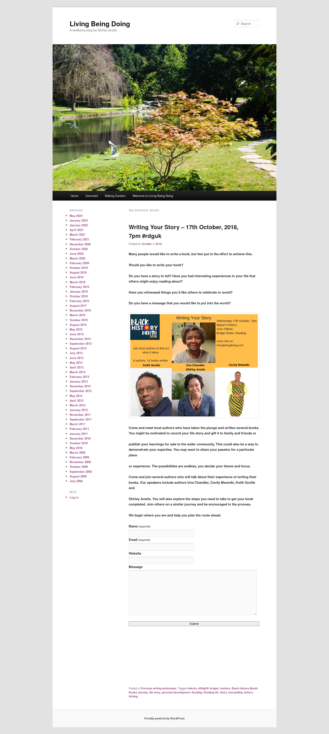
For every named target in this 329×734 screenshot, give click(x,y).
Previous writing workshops (158, 688)
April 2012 (76, 400)
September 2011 (81, 419)
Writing (133, 696)
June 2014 (76, 334)
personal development (176, 692)
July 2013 (76, 353)
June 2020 (76, 253)
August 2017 (78, 305)
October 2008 (79, 466)
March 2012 (77, 405)
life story (154, 692)
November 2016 (80, 310)
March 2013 (77, 372)
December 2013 (80, 339)
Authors (225, 688)
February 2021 (79, 239)
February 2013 (79, 377)
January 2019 (79, 291)
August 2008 (78, 476)
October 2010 (79, 443)
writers (248, 692)
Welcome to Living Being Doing (152, 196)
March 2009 (77, 452)
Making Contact (115, 196)
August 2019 (78, 272)
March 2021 (77, 234)
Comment (91, 196)
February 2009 (79, 457)
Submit (194, 623)
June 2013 (76, 358)
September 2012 (81, 391)
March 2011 (77, 424)
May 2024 (76, 215)
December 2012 (80, 386)
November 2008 (80, 462)
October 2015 (79, 320)
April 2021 (76, 230)
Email (139, 539)
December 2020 (80, 244)
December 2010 (80, 438)
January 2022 (79, 225)
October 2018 (79, 296)
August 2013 (78, 348)
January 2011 (79, 433)
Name (139, 526)
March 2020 (77, 258)
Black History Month (245, 688)
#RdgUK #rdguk (208, 688)
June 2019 (76, 277)
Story (223, 692)
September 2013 (81, 343)
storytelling (235, 692)
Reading (197, 692)
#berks (192, 688)
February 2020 (79, 263)
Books (133, 692)
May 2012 (76, 396)
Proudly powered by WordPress (164, 718)
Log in (74, 497)
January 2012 (79, 410)
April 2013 (76, 367)
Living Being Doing (100, 23)
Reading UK (211, 692)
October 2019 (79, 268)
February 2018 (79, 301)
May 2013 (76, 362)
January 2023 (79, 220)
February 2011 (79, 429)
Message (136, 566)
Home (74, 196)
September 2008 (81, 471)
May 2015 (76, 329)
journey (143, 692)
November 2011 (80, 414)
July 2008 (76, 481)
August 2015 (78, 324)
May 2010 (76, 448)
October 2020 (79, 249)
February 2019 (79, 287)
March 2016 (77, 315)
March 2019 (77, 282)
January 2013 (79, 381)
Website (135, 553)
